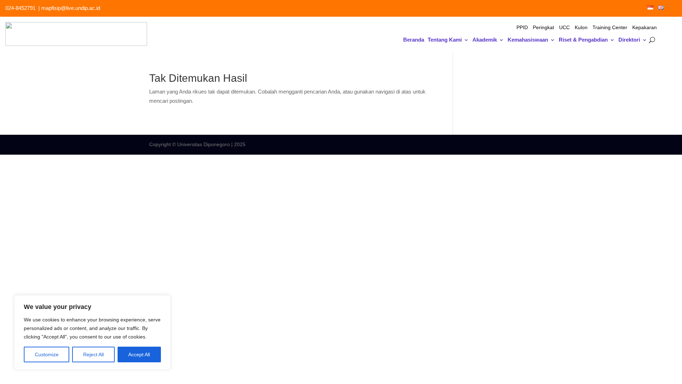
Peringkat (543, 27)
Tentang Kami (445, 40)
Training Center (609, 27)
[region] (92, 332)
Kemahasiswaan (528, 40)
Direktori (629, 40)
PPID (522, 27)
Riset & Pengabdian (583, 40)
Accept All (139, 354)
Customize (47, 354)
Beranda (413, 40)
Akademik (484, 40)
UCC (564, 27)
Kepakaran (644, 27)
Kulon (581, 27)
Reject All (93, 354)
